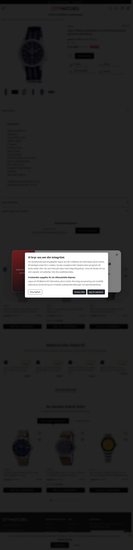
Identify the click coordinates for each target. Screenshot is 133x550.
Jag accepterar (96, 292)
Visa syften (35, 292)
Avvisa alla (79, 292)
